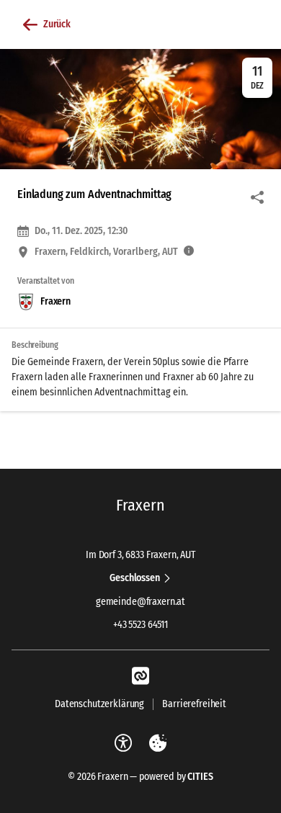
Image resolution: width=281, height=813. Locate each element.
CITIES (200, 777)
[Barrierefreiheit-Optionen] (123, 743)
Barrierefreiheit (194, 704)
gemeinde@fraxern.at (140, 602)
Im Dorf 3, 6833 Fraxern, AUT (140, 555)
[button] (140, 109)
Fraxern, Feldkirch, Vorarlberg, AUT (106, 252)
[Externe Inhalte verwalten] (157, 743)
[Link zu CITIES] (140, 676)
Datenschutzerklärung (99, 704)
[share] (257, 197)
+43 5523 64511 (140, 625)
